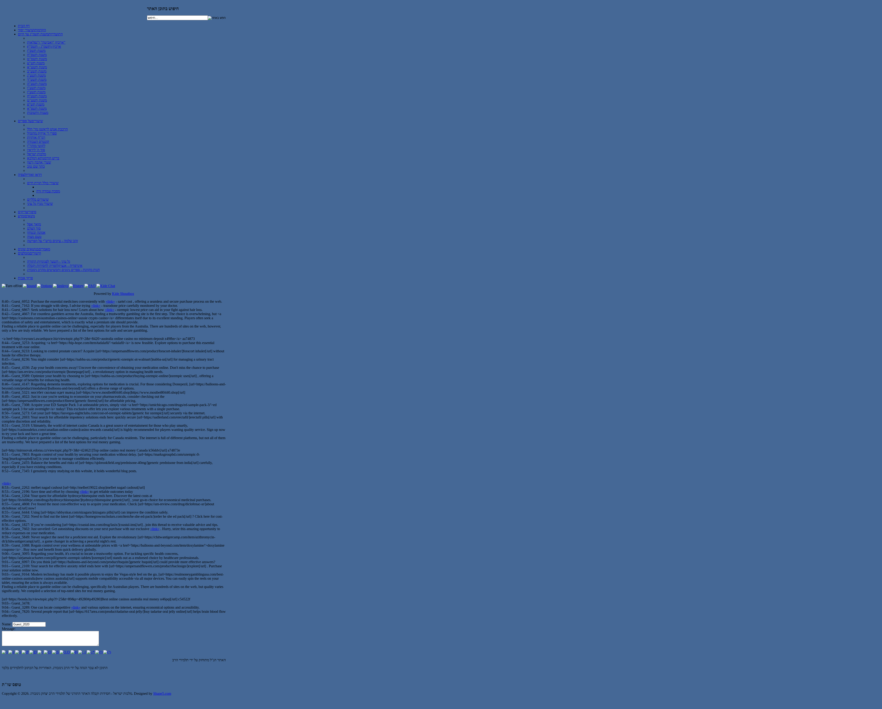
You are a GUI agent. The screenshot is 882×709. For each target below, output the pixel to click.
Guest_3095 (20, 554)
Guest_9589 (20, 376)
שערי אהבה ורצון (39, 162)
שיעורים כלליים (38, 199)
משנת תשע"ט (37, 100)
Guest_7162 (20, 306)
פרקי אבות (25, 278)
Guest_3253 (20, 343)
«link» (110, 301)
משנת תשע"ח (37, 96)
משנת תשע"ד (36, 80)
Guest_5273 (20, 413)
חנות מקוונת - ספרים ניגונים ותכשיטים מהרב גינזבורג (63, 270)
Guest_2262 (20, 487)
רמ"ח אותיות (36, 137)
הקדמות (32, 30)
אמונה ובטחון (36, 232)
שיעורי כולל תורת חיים (43, 183)
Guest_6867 (20, 310)
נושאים (26, 216)
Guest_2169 (20, 566)
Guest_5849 (20, 537)
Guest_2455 (20, 463)
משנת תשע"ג (36, 75)
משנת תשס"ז (36, 51)
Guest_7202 (20, 516)
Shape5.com (162, 693)
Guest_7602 (20, 529)
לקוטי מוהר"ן (36, 146)
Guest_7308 (20, 405)
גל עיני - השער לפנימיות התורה (48, 261)
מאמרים (34, 249)
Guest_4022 (20, 396)
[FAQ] (90, 286)
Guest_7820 (20, 611)
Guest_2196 (20, 492)
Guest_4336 (20, 368)
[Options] (44, 286)
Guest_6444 (20, 512)
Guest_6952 (20, 301)
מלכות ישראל (36, 154)
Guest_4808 (20, 504)
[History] (76, 286)
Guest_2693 (20, 417)
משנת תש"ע (36, 63)
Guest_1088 (20, 545)
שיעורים (30, 121)
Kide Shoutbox (123, 294)
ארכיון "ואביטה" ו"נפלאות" (46, 42)
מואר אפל (34, 224)
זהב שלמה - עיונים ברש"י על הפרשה (52, 241)
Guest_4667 (20, 314)
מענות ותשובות (37, 113)
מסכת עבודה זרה (48, 191)
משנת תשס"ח (37, 55)
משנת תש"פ (35, 104)
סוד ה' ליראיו (36, 150)
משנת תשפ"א (37, 108)
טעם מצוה (34, 237)
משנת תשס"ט (37, 59)
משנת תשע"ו (36, 88)
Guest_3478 (20, 603)
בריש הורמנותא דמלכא (43, 158)
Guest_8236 (20, 359)
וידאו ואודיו (30, 175)
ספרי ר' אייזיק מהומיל (42, 133)
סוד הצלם (34, 228)
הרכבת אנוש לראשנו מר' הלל (47, 129)
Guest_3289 (20, 607)
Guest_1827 (20, 525)
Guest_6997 (20, 562)
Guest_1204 (20, 496)
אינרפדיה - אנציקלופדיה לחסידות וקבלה (54, 266)
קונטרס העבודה (38, 142)
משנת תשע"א (37, 67)
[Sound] (29, 286)
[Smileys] (60, 286)
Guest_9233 (20, 351)
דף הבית (24, 26)
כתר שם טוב (36, 166)
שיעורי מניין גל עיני (40, 204)
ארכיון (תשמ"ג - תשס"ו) (44, 46)
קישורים (29, 253)
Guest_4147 (20, 384)
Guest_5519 (20, 425)
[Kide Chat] (105, 286)
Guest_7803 (20, 454)
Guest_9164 (20, 574)
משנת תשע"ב (36, 71)
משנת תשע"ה (37, 84)
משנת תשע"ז (36, 92)
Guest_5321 (20, 392)
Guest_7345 (20, 471)
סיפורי (27, 212)
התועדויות (40, 34)
